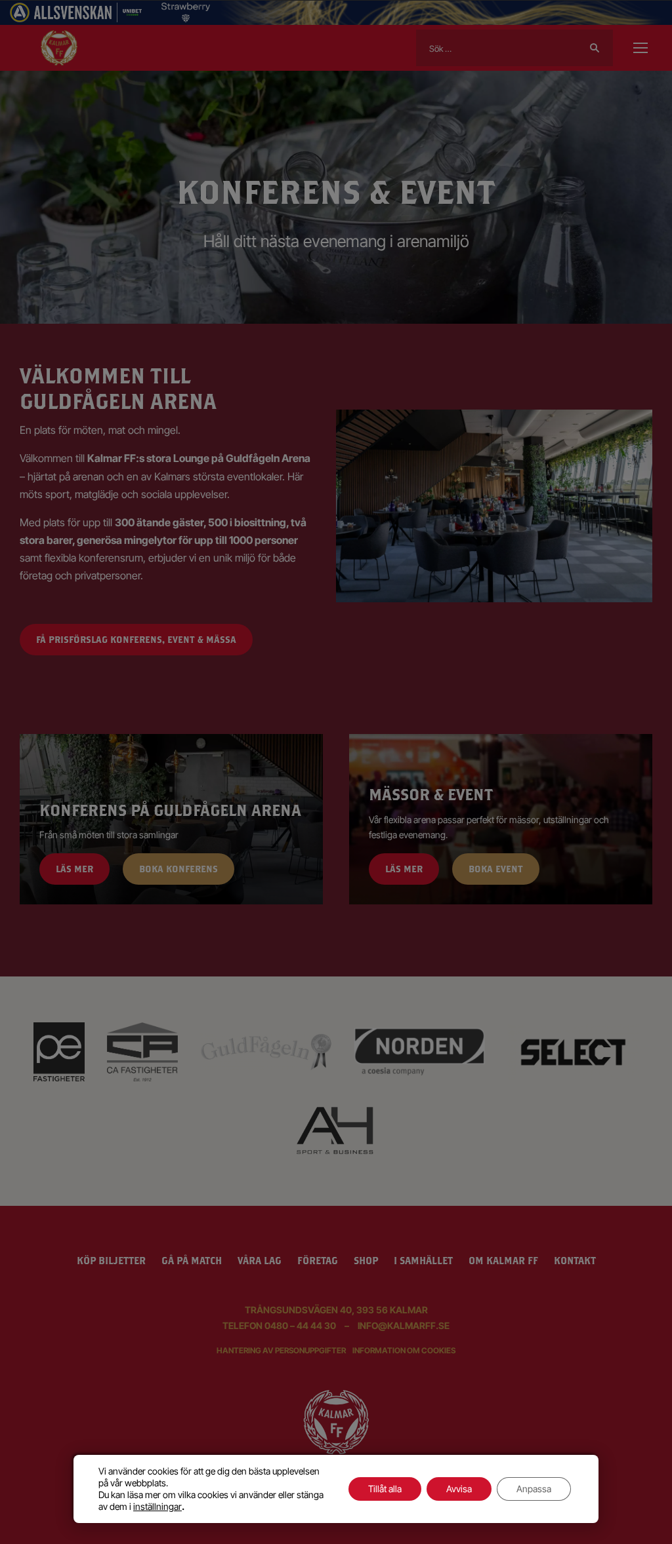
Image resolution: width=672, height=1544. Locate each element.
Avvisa (459, 1488)
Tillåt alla (385, 1488)
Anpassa (533, 1488)
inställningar (157, 1506)
